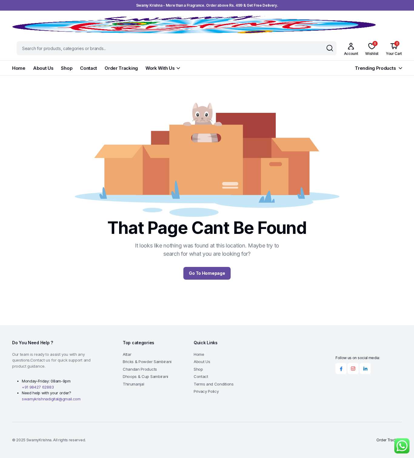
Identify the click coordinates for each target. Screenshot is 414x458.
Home (18, 68)
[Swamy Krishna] (194, 24)
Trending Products (375, 68)
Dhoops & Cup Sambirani (145, 376)
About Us (43, 68)
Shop (66, 68)
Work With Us (160, 68)
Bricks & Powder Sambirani (147, 361)
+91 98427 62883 (38, 387)
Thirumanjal (133, 384)
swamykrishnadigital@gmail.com (51, 398)
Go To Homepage (207, 273)
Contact (88, 68)
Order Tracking (121, 68)
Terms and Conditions (214, 384)
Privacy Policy (206, 391)
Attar (127, 354)
